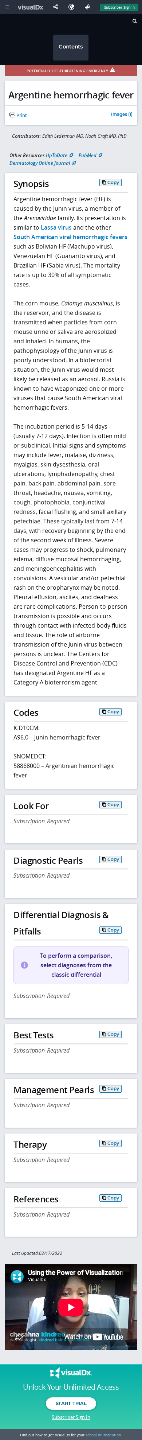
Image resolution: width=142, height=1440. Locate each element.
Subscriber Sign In (119, 7)
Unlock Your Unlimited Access (71, 1387)
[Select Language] (73, 7)
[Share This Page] (57, 7)
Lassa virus (56, 227)
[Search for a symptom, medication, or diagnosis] (134, 22)
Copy (113, 182)
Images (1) (122, 115)
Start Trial (71, 1403)
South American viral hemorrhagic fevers (70, 237)
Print (21, 115)
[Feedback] (89, 7)
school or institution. (104, 1434)
